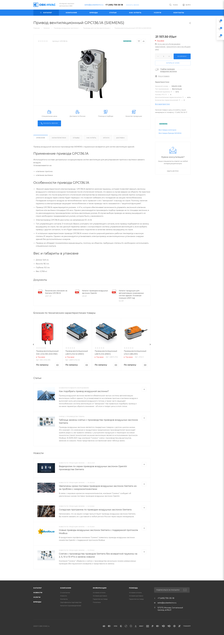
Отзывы (76, 138)
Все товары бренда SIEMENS (170, 133)
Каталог (37, 588)
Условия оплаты (99, 592)
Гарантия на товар (100, 599)
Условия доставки (100, 596)
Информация (100, 588)
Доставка (120, 138)
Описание (40, 138)
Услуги (36, 597)
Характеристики (59, 138)
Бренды (37, 602)
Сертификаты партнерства (70, 602)
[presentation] (33, 344)
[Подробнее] (144, 389)
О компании (65, 592)
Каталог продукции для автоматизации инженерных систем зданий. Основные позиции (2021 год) (131, 294)
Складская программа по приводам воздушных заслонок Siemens (95, 509)
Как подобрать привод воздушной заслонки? (84, 391)
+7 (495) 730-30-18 (114, 5)
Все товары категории (167, 130)
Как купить (91, 138)
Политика (97, 602)
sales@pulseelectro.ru (93, 5)
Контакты (64, 599)
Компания (65, 588)
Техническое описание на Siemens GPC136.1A (56, 292)
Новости (37, 592)
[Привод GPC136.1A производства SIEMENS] (92, 73)
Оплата (106, 138)
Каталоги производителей (70, 605)
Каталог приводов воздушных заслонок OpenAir (95, 292)
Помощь (133, 588)
